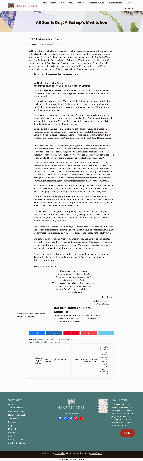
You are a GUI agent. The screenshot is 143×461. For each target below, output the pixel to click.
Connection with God (45, 340)
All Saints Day (38, 342)
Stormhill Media (96, 453)
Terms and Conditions (76, 459)
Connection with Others (63, 340)
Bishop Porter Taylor (52, 342)
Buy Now (127, 433)
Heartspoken (60, 453)
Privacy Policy (63, 459)
